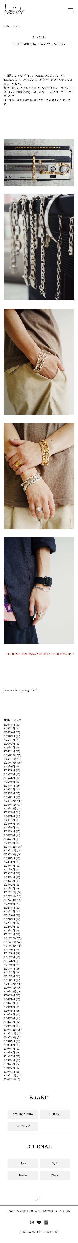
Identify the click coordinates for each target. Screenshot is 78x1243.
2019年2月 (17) (12, 1068)
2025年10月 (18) (12, 762)
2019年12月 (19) (12, 1029)
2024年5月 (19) (12, 827)
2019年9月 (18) (12, 1041)
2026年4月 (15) (12, 740)
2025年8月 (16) (12, 770)
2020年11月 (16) (12, 987)
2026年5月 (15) (12, 736)
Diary (17, 26)
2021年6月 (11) (12, 961)
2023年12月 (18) (12, 846)
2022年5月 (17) (12, 919)
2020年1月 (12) (12, 1026)
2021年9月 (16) (12, 949)
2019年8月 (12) (12, 1045)
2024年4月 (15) (12, 831)
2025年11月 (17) (12, 759)
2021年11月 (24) (12, 942)
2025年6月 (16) (12, 778)
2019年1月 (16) (12, 1071)
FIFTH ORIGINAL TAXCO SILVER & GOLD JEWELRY (39, 653)
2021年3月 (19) (12, 972)
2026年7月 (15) (12, 728)
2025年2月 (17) (12, 793)
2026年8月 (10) (12, 724)
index (39, 1199)
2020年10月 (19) (12, 991)
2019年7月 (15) (12, 1048)
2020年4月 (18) (12, 1014)
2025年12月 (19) (12, 755)
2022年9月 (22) (12, 904)
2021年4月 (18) (12, 968)
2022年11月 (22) (12, 896)
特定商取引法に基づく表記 (57, 1211)
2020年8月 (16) (12, 999)
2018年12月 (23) (12, 1075)
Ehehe (54, 1175)
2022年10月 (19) (12, 900)
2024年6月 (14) (12, 823)
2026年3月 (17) (12, 743)
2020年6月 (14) (12, 1007)
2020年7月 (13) (12, 1003)
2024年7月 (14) (12, 820)
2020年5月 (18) (12, 1010)
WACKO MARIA (23, 1114)
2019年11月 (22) (12, 1033)
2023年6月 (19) (12, 869)
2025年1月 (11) (12, 797)
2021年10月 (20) (12, 946)
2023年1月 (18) (12, 888)
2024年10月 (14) (12, 808)
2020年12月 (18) (12, 984)
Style (55, 1163)
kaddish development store (14, 9)
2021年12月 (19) (12, 938)
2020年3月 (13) (12, 1018)
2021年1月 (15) (12, 980)
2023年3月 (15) (12, 881)
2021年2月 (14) (12, 976)
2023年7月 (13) (12, 865)
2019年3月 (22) (12, 1064)
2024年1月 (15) (12, 843)
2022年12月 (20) (12, 892)
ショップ (21, 1211)
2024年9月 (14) (12, 812)
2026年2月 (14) (12, 747)
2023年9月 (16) (12, 858)
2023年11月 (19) (12, 850)
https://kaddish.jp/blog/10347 (20, 690)
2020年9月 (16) (12, 995)
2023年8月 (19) (12, 862)
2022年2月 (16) (12, 930)
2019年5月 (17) (12, 1056)
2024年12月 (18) (12, 801)
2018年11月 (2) (12, 1079)
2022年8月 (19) (12, 907)
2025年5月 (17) (12, 782)
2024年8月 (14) (12, 816)
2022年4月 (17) (12, 923)
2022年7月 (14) (12, 911)
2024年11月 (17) (12, 804)
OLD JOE (54, 1114)
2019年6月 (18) (12, 1052)
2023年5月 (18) (12, 873)
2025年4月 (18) (12, 785)
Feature (23, 1175)
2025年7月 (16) (12, 774)
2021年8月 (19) (12, 953)
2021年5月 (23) (12, 965)
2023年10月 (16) (12, 854)
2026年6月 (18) (12, 732)
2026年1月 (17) (12, 751)
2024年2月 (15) (12, 839)
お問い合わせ (35, 1211)
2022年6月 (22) (12, 915)
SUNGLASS (23, 1126)
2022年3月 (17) (12, 926)
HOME (7, 26)
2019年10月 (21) (12, 1037)
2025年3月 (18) (12, 789)
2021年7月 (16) (12, 957)
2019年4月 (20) (12, 1060)
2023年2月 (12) (12, 884)
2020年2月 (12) (12, 1022)
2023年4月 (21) (12, 877)
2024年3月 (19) (12, 835)
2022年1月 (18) (12, 934)
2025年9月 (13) (12, 766)
